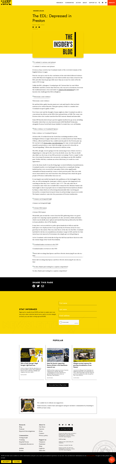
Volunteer (42, 442)
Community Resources (26, 444)
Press (40, 431)
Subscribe (42, 450)
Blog (20, 427)
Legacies (42, 448)
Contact (41, 433)
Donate (112, 3)
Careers (41, 429)
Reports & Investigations (27, 431)
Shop (40, 446)
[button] (60, 2)
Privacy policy (43, 435)
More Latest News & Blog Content (57, 385)
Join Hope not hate (66, 429)
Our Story (42, 427)
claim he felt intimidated (66, 90)
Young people (23, 437)
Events (21, 450)
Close (17, 462)
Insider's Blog (38, 11)
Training (22, 440)
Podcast (21, 429)
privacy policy (91, 455)
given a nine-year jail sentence (53, 143)
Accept (6, 462)
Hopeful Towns (24, 442)
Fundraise (42, 444)
